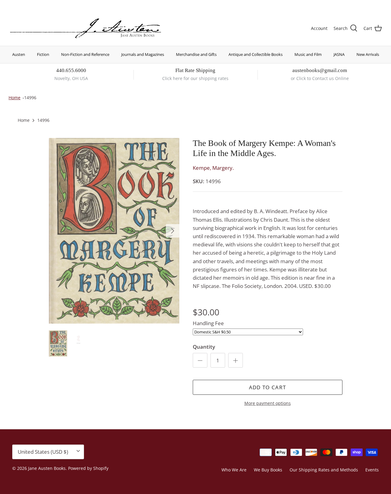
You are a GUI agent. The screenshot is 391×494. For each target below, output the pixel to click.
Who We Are (234, 470)
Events (372, 470)
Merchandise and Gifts (196, 54)
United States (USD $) (353, 5)
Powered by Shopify (88, 468)
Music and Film (308, 54)
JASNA (339, 54)
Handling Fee (208, 323)
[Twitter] (11, 4)
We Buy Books (268, 470)
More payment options (267, 403)
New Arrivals (367, 54)
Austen (18, 54)
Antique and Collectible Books (255, 54)
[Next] (172, 231)
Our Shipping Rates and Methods (324, 470)
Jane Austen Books (47, 468)
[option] (114, 231)
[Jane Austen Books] (85, 28)
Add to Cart (267, 387)
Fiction (43, 54)
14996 (30, 97)
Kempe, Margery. (213, 167)
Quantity (204, 346)
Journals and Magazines (142, 54)
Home (14, 97)
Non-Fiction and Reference (85, 54)
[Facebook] (20, 4)
